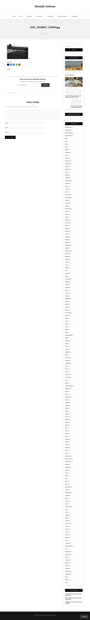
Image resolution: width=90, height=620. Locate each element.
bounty (74, 88)
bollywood (67, 163)
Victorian (80, 94)
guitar (66, 290)
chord (66, 186)
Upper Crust (68, 551)
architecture (68, 135)
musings (67, 402)
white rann (67, 571)
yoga (66, 582)
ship (66, 478)
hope (66, 321)
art (66, 141)
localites (67, 374)
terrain (67, 515)
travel (66, 534)
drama (66, 225)
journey (67, 352)
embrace (67, 242)
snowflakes (68, 492)
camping (67, 175)
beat (66, 155)
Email (6, 127)
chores (66, 189)
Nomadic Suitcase (45, 6)
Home (14, 16)
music (66, 399)
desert (66, 217)
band (66, 146)
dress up (67, 231)
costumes (67, 194)
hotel (66, 326)
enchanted (67, 91)
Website (7, 132)
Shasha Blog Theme (42, 615)
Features (29, 16)
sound (66, 501)
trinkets (67, 537)
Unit (66, 548)
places (66, 442)
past (66, 428)
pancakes (67, 419)
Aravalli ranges (68, 132)
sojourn (67, 495)
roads (66, 470)
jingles (66, 349)
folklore (67, 259)
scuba (66, 475)
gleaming (67, 281)
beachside (67, 152)
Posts (20, 16)
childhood (67, 183)
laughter (67, 360)
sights (66, 481)
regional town (73, 94)
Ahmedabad (67, 130)
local (66, 371)
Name (6, 123)
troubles (67, 543)
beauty (71, 88)
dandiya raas (68, 208)
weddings (67, 568)
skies (77, 94)
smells (66, 489)
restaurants (68, 461)
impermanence (68, 335)
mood (72, 104)
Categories (50, 16)
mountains (67, 94)
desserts (67, 220)
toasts (67, 529)
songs (66, 498)
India (66, 338)
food (74, 91)
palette (67, 416)
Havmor (67, 307)
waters (66, 73)
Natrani (67, 405)
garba (66, 276)
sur (66, 509)
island (66, 343)
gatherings (67, 279)
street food (68, 506)
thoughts (67, 523)
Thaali (66, 517)
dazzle (66, 211)
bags (66, 144)
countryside (67, 89)
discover (75, 89)
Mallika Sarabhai (69, 385)
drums (66, 234)
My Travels (39, 16)
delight (66, 214)
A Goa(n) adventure (69, 75)
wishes (66, 579)
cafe (77, 88)
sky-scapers (68, 487)
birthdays (67, 161)
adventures (67, 88)
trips (66, 540)
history (67, 315)
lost (66, 380)
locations (67, 377)
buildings (67, 169)
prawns (67, 444)
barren (66, 149)
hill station (68, 312)
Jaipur (66, 346)
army (66, 138)
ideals (66, 332)
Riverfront (67, 467)
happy (81, 91)
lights (66, 369)
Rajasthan (67, 456)
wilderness (67, 574)
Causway (67, 177)
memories (67, 388)
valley (66, 557)
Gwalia (66, 295)
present (67, 447)
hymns (66, 329)
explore (71, 91)
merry (66, 391)
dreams (66, 228)
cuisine (66, 200)
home (66, 318)
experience (79, 101)
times (66, 526)
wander (67, 562)
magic (66, 383)
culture (71, 89)
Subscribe (45, 85)
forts (66, 265)
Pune (66, 450)
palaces (67, 413)
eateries (78, 89)
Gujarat (67, 293)
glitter (67, 284)
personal (67, 439)
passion (67, 425)
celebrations (68, 180)
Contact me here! (62, 16)
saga (66, 473)
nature (74, 104)
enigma (66, 248)
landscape (67, 357)
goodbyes (67, 287)
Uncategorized (68, 546)
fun (66, 270)
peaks (66, 433)
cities (72, 101)
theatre (67, 520)
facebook (67, 256)
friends (66, 267)
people (66, 436)
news (66, 411)
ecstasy (67, 239)
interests (67, 340)
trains (66, 532)
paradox (67, 422)
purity (66, 453)
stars (66, 503)
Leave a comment (11, 92)
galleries (78, 91)
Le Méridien (67, 363)
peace (66, 430)
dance (66, 206)
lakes (66, 354)
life (66, 366)
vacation (67, 554)
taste (66, 512)
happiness (67, 298)
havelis (66, 304)
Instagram (74, 16)
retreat (67, 464)
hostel (66, 324)
